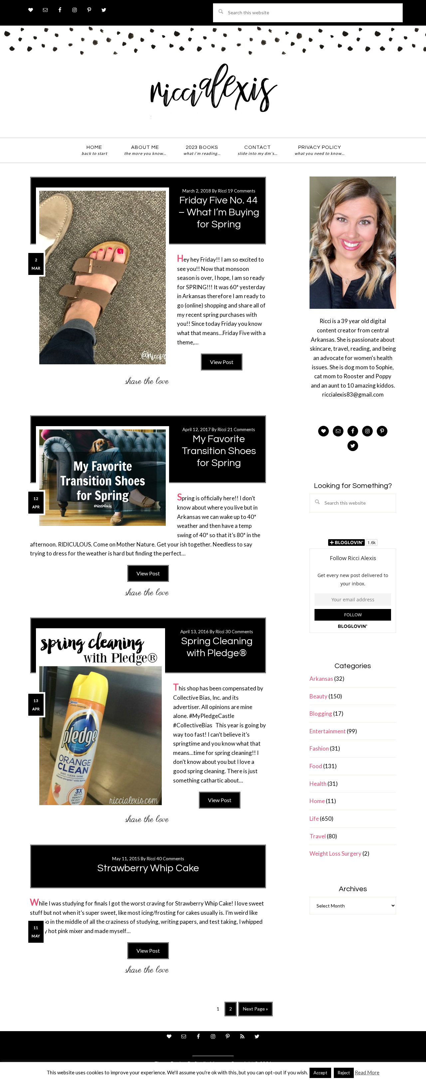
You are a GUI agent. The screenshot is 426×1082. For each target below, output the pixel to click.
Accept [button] (320, 1072)
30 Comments (239, 631)
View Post (221, 362)
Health (318, 783)
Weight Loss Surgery (335, 853)
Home (317, 800)
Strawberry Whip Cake (148, 868)
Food (316, 766)
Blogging (321, 713)
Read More (367, 1072)
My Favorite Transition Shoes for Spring (219, 451)
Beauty (318, 696)
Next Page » (255, 1011)
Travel (318, 836)
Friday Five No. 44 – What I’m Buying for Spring (218, 212)
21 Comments (241, 429)
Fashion (319, 748)
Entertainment (328, 731)
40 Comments (170, 858)
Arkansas (321, 678)
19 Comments (241, 190)
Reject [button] (344, 1072)
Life (314, 818)
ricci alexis (213, 94)
